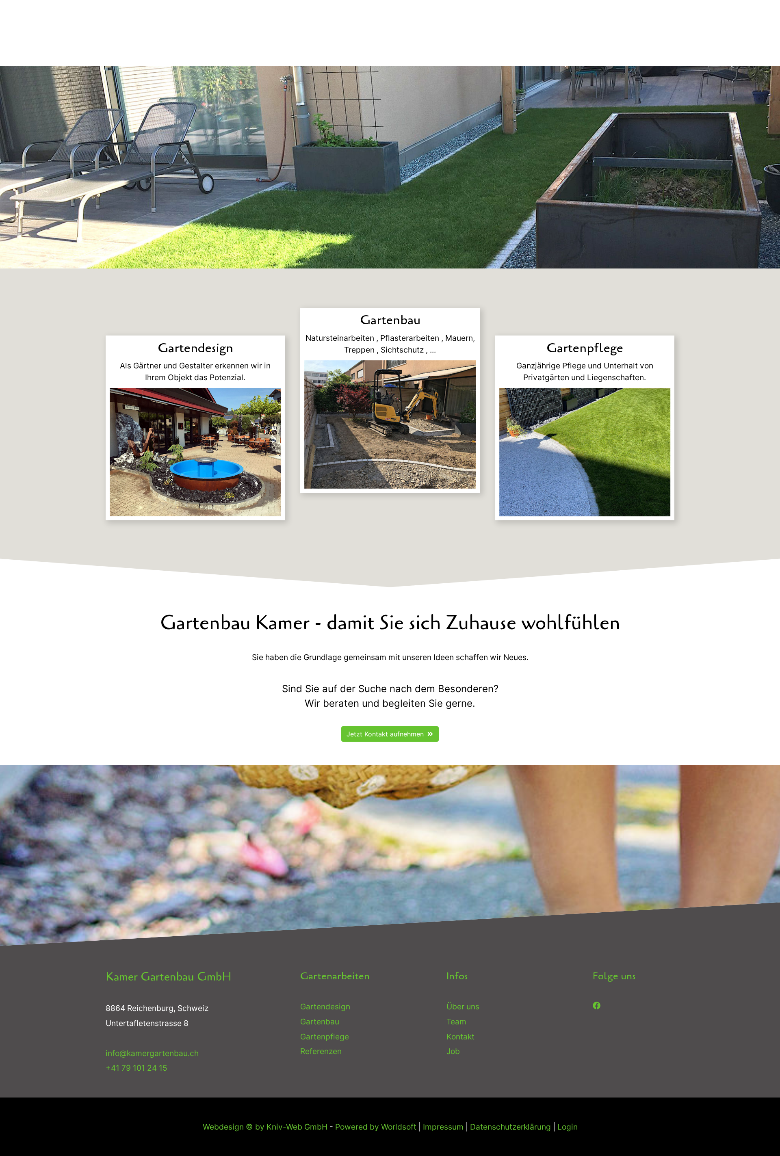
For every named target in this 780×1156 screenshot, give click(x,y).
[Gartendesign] (195, 452)
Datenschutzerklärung (510, 1127)
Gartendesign (325, 1006)
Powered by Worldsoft (375, 1127)
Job (453, 1051)
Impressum (443, 1127)
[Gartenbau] (389, 424)
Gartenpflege (324, 1036)
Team (456, 1021)
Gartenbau (319, 1021)
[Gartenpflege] (584, 452)
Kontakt (460, 1036)
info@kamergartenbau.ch (152, 1053)
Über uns (462, 1006)
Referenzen (321, 1051)
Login (567, 1127)
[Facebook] (596, 1005)
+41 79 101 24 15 (136, 1068)
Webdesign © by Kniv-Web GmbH (265, 1127)
